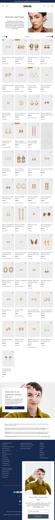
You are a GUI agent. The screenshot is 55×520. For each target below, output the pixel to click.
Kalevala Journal (6, 473)
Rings (41, 450)
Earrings (41, 448)
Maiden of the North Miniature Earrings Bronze (33, 341)
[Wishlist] (48, 6)
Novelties (42, 444)
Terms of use (5, 457)
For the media (5, 475)
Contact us (4, 444)
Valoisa (43, 428)
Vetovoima (7, 429)
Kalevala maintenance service (27, 444)
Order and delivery (6, 450)
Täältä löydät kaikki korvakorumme (11, 436)
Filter (3, 36)
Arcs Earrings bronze (33, 113)
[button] (3, 6)
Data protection (5, 459)
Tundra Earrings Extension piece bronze (6, 370)
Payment (4, 452)
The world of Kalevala (7, 469)
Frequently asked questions (8, 446)
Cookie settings (5, 461)
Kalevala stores (5, 448)
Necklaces (42, 446)
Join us (14, 407)
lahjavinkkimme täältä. (45, 436)
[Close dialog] (48, 465)
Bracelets (42, 452)
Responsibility (5, 471)
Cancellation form (6, 465)
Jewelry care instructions (26, 446)
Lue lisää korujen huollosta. (42, 433)
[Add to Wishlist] (12, 40)
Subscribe (38, 516)
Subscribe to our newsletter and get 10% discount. (27, 1)
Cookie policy (5, 463)
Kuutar (37, 428)
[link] (44, 6)
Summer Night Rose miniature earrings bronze (33, 282)
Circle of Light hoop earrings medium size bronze (46, 311)
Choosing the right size (25, 448)
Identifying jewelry (44, 457)
